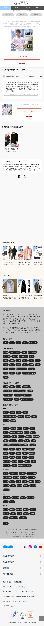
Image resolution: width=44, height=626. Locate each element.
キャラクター (22, 517)
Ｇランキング (10, 530)
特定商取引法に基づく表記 (25, 596)
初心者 (26, 509)
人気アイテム (22, 14)
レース (12, 481)
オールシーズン (33, 342)
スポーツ (5, 369)
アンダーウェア (7, 391)
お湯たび (33, 530)
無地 (25, 481)
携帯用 (25, 445)
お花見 (31, 356)
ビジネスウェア (26, 386)
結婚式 (31, 364)
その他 (16, 399)
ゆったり (27, 440)
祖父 (13, 513)
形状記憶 (13, 420)
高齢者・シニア (14, 517)
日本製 (18, 453)
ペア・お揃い (6, 465)
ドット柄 (5, 481)
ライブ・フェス (23, 356)
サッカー (12, 373)
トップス (5, 386)
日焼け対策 (36, 436)
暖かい (32, 428)
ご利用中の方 (8, 574)
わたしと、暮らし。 (12, 532)
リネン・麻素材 (7, 477)
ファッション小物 (8, 395)
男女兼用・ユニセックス (24, 465)
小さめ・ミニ (13, 440)
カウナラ (17, 534)
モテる (25, 457)
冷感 (12, 412)
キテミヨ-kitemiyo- (8, 161)
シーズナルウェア (8, 399)
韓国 (25, 453)
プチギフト (33, 509)
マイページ (38, 7)
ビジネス (5, 352)
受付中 (8, 14)
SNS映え (14, 465)
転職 (24, 352)
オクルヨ (25, 530)
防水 (19, 412)
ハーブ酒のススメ (15, 537)
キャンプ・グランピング (28, 373)
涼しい (5, 432)
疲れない (26, 428)
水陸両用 (27, 416)
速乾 (25, 412)
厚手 (5, 449)
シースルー (22, 473)
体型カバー (32, 453)
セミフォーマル (32, 352)
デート (18, 360)
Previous (3, 254)
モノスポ (33, 532)
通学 (18, 364)
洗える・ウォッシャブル (9, 416)
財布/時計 (29, 391)
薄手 (12, 449)
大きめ (5, 440)
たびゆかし (32, 534)
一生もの (14, 461)
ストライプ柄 (31, 477)
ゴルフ (5, 373)
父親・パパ (6, 513)
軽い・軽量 (6, 445)
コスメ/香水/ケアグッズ (27, 399)
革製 (18, 481)
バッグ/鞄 (23, 391)
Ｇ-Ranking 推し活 (28, 537)
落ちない (26, 432)
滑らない (13, 428)
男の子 (26, 513)
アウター (12, 386)
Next (40, 254)
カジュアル (6, 485)
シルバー (5, 501)
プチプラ (27, 461)
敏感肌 (5, 457)
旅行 (31, 360)
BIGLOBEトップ (8, 606)
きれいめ (19, 485)
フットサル (31, 369)
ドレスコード (6, 356)
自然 (13, 485)
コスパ (33, 461)
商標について (27, 601)
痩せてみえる (6, 436)
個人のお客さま (9, 556)
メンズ (5, 7)
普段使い (26, 485)
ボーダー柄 (16, 477)
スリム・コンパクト (16, 445)
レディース (27, 7)
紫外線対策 (29, 436)
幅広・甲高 (32, 449)
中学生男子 (19, 509)
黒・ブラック (15, 497)
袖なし (5, 453)
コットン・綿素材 (31, 473)
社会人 (32, 513)
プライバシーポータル (27, 591)
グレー (23, 497)
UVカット (5, 412)
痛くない (14, 436)
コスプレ (5, 523)
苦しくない (6, 428)
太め (21, 440)
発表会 (12, 364)
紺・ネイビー (30, 497)
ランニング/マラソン (21, 369)
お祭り (5, 360)
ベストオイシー (24, 532)
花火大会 (12, 360)
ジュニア (5, 509)
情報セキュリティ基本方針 (12, 601)
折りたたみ (32, 445)
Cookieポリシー (8, 596)
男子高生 (12, 509)
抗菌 (34, 416)
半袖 (18, 449)
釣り (5, 377)
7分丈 (12, 453)
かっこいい (33, 485)
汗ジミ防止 (6, 420)
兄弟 (19, 513)
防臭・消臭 (21, 416)
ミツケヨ (24, 534)
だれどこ (18, 530)
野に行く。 (9, 534)
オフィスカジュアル (15, 352)
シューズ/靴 (16, 391)
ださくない (21, 436)
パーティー (15, 356)
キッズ (16, 7)
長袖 (25, 449)
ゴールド (12, 501)
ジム (12, 369)
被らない (33, 432)
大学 (5, 364)
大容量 (33, 440)
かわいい (31, 481)
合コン (25, 360)
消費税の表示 (18, 582)
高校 (38, 360)
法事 (38, 364)
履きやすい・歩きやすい (16, 432)
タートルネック (14, 473)
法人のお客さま (9, 562)
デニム (5, 473)
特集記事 (36, 14)
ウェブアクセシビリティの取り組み (14, 587)
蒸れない (19, 428)
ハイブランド (6, 461)
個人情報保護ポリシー (10, 591)
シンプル (37, 481)
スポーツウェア (27, 395)
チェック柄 (23, 477)
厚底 (18, 457)
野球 (18, 373)
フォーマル (6, 490)
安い (21, 461)
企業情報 (6, 568)
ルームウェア (17, 395)
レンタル (12, 457)
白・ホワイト (6, 497)
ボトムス (18, 386)
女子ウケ (31, 457)
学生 (5, 517)
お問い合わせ (7, 582)
